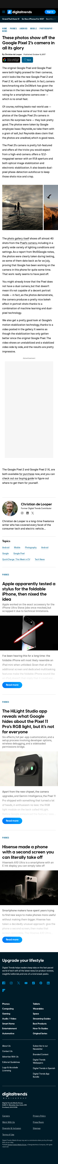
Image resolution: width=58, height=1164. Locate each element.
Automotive (8, 1033)
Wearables (38, 1008)
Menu (4, 12)
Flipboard (3, 990)
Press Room (38, 1122)
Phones (6, 1003)
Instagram (11, 983)
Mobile (17, 547)
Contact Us (7, 1051)
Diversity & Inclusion (11, 1128)
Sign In (50, 11)
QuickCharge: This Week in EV (16, 559)
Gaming (6, 1013)
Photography (31, 547)
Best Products (40, 1023)
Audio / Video (9, 1018)
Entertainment (9, 1028)
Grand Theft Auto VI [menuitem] (10, 19)
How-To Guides (40, 1028)
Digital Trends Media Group (17, 1144)
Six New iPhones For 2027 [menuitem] (33, 19)
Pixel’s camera (28, 243)
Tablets (36, 1003)
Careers (6, 1116)
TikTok (33, 983)
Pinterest (40, 983)
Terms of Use (8, 1134)
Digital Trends (16, 15)
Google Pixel (19, 553)
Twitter (18, 983)
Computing (8, 1008)
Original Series (40, 1033)
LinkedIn (48, 983)
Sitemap (36, 1128)
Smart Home (8, 1023)
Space (36, 1013)
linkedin (27, 513)
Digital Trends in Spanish (44, 1068)
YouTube (26, 983)
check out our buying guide (18, 478)
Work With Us (8, 1122)
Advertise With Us (10, 1056)
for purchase (26, 474)
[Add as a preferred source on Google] (11, 60)
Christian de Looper (13, 54)
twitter (32, 513)
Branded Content (40, 1054)
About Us (6, 1046)
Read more (12, 685)
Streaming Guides (42, 1018)
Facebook (3, 983)
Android (5, 547)
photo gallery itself (18, 238)
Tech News (40, 559)
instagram (22, 513)
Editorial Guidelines (11, 1062)
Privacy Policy (39, 1116)
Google (5, 553)
